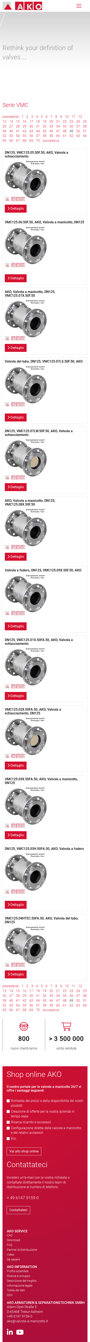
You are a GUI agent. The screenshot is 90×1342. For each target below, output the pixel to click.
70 (38, 141)
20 (51, 122)
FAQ (9, 1245)
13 (4, 122)
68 (24, 141)
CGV (10, 1295)
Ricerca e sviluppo (18, 1276)
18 (38, 122)
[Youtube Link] (20, 1332)
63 (78, 136)
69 (31, 141)
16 (24, 122)
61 (65, 136)
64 (85, 136)
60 (58, 136)
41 (18, 131)
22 (65, 122)
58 (44, 136)
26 (4, 126)
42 (24, 131)
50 (78, 131)
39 (4, 131)
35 (65, 126)
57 (38, 136)
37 (78, 126)
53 (11, 136)
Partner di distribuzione (22, 1249)
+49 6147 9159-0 (19, 1316)
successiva (51, 141)
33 (51, 126)
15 (18, 122)
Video (10, 1254)
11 (73, 117)
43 (31, 131)
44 (38, 131)
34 (58, 126)
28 (18, 126)
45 (44, 131)
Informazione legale (19, 1285)
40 (11, 131)
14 (11, 122)
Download (13, 1240)
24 (78, 122)
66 (11, 141)
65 (4, 141)
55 (24, 136)
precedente (11, 117)
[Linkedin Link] (10, 1332)
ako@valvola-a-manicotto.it (27, 1321)
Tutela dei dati (16, 1290)
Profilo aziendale (17, 1271)
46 (51, 131)
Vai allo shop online (24, 1151)
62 (71, 136)
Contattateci (18, 1210)
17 (31, 122)
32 (44, 126)
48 (65, 131)
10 (67, 117)
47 (58, 131)
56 (31, 136)
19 (44, 122)
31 (38, 126)
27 (11, 126)
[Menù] (79, 5)
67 (18, 141)
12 (80, 117)
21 (58, 122)
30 (31, 126)
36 (71, 126)
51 (85, 131)
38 (85, 126)
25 (85, 122)
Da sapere (13, 1259)
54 (18, 136)
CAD (10, 1235)
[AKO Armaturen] (25, 6)
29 (24, 126)
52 (4, 136)
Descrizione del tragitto (22, 1280)
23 (71, 122)
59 (51, 136)
